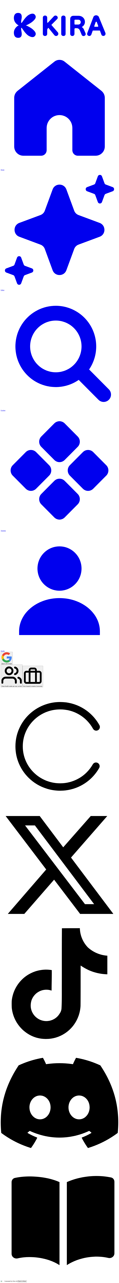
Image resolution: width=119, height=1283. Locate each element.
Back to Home (22, 1281)
